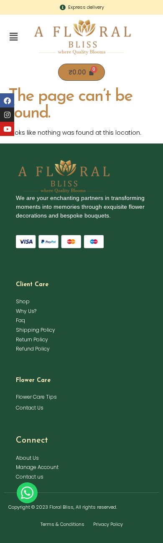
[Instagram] (7, 115)
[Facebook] (7, 100)
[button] (14, 37)
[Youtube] (7, 129)
